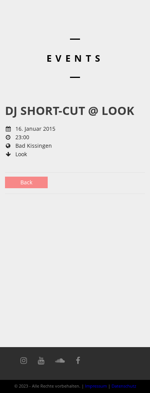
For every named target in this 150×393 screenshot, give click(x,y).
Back (26, 182)
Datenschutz (124, 386)
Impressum (96, 386)
